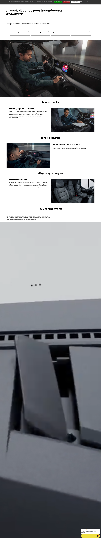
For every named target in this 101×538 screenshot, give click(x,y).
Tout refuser (67, 1)
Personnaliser (75, 1)
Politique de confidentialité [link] (86, 1)
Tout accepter (57, 1)
